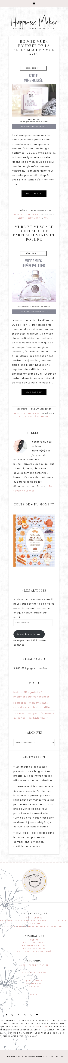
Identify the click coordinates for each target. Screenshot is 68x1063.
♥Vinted (34, 994)
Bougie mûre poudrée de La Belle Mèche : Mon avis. (34, 47)
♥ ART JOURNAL (34, 918)
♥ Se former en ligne (34, 946)
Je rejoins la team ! (29, 634)
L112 (46, 1027)
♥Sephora (34, 987)
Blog (21, 416)
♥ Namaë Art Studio (34, 943)
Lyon (45, 218)
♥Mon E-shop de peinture (34, 965)
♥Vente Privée (34, 980)
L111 (37, 1027)
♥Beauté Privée (34, 983)
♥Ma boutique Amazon (34, 973)
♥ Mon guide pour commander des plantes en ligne (34, 926)
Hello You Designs (53, 1056)
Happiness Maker (34, 22)
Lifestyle (38, 218)
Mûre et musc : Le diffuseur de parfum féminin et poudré (34, 233)
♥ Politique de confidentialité (34, 951)
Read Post (34, 194)
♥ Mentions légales (34, 948)
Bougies (23, 218)
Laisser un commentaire (26, 215)
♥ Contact (34, 940)
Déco (30, 218)
